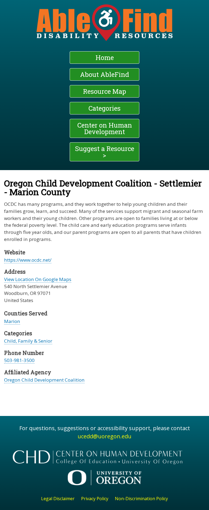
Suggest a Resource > (104, 151)
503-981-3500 (19, 360)
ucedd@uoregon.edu (104, 436)
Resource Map (104, 91)
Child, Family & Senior (28, 341)
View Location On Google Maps (37, 279)
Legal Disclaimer (58, 499)
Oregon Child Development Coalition (44, 380)
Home (105, 57)
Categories (104, 108)
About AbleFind (104, 74)
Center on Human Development (104, 128)
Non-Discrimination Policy (141, 499)
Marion (12, 321)
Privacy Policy (94, 499)
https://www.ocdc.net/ (27, 260)
